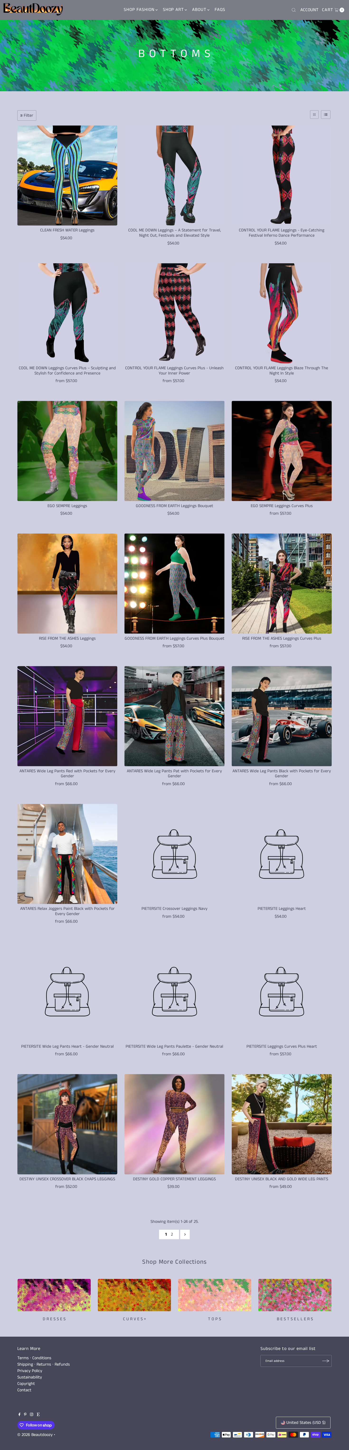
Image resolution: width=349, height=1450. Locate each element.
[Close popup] (264, 694)
